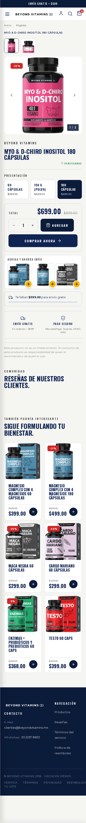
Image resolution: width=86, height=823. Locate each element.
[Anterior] (11, 95)
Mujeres (21, 25)
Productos (62, 712)
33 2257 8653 (30, 737)
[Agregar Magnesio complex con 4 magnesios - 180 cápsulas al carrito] (52, 284)
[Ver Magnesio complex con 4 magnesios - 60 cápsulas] (19, 274)
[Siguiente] (74, 95)
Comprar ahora (40, 240)
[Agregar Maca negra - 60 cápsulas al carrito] (76, 284)
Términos (30, 782)
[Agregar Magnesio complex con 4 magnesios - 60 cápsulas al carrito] (28, 284)
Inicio (7, 25)
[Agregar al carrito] (33, 512)
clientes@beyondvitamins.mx (26, 727)
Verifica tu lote (10, 784)
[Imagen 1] (11, 45)
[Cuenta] (61, 14)
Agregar (60, 225)
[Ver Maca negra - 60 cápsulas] (67, 274)
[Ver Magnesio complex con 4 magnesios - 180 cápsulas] (43, 274)
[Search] (70, 14)
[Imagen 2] (28, 45)
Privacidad (52, 782)
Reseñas (61, 722)
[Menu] (7, 14)
